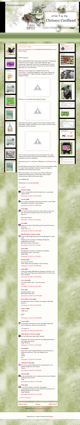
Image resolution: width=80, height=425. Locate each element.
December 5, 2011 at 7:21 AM (31, 245)
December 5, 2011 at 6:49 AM (31, 231)
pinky (22, 269)
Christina (24, 190)
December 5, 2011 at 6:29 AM (31, 205)
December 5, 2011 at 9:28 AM (31, 277)
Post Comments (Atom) (42, 408)
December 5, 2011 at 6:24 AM (31, 196)
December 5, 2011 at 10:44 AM (31, 295)
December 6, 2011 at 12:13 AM (31, 345)
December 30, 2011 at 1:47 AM (31, 394)
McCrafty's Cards (27, 299)
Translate (69, 106)
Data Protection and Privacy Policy (67, 162)
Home (38, 404)
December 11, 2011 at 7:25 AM (31, 370)
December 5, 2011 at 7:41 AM (31, 256)
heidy (23, 248)
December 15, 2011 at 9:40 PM (31, 381)
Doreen (23, 199)
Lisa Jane (24, 280)
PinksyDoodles (26, 362)
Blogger (50, 416)
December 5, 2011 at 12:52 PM (31, 318)
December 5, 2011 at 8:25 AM (31, 265)
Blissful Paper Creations (29, 234)
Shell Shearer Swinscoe (28, 334)
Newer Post (22, 404)
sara (22, 223)
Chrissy (67, 46)
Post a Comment (25, 397)
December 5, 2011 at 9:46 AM (31, 286)
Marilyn (23, 259)
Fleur (22, 289)
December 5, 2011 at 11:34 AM (31, 305)
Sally (22, 385)
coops (23, 321)
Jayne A (23, 308)
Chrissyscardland (15, 5)
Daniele (23, 374)
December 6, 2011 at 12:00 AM (31, 330)
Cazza (23, 348)
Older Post (53, 404)
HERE (25, 51)
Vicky (22, 208)
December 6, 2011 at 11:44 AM (31, 359)
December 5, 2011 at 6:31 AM (31, 219)
